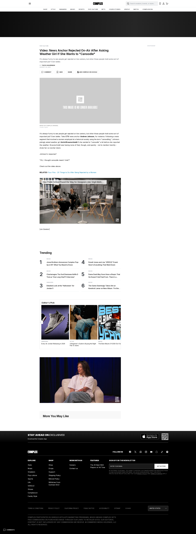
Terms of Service (156, 473)
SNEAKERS (63, 9)
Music (49, 259)
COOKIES (128, 508)
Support (52, 472)
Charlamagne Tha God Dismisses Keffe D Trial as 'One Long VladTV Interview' (62, 275)
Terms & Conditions (35, 508)
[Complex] (98, 3)
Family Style (32, 496)
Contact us (73, 468)
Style (72, 341)
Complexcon (33, 493)
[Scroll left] (41, 322)
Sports (30, 479)
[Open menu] (30, 4)
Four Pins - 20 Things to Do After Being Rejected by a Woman (72, 172)
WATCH (136, 9)
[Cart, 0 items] (167, 3)
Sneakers (50, 282)
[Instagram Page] (146, 452)
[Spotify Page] (167, 452)
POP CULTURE (93, 9)
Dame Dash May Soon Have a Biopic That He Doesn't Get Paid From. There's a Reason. (104, 275)
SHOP (45, 9)
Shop (51, 465)
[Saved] (160, 3)
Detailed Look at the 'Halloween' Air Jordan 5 (60, 287)
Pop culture (32, 475)
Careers (72, 465)
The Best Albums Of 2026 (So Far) (109, 344)
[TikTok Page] (162, 452)
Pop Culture (44, 46)
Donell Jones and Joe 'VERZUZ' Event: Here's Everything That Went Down (103, 263)
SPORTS (81, 9)
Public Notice (89, 508)
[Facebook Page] (130, 452)
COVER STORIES (114, 9)
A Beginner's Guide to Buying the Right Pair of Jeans (83, 344)
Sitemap (117, 508)
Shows (30, 489)
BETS (103, 9)
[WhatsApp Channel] (141, 452)
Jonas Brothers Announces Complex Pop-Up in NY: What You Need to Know (63, 263)
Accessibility (104, 508)
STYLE (53, 9)
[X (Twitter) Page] (135, 452)
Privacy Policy (142, 473)
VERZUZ (127, 9)
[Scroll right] (119, 322)
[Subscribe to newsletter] (161, 466)
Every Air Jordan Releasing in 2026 (53, 344)
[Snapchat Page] (157, 452)
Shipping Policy (55, 475)
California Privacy (71, 508)
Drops (51, 468)
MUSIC (72, 9)
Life (29, 482)
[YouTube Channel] (151, 452)
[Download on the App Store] (150, 437)
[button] (158, 508)
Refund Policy (54, 479)
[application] (80, 201)
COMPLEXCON (148, 9)
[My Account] (163, 3)
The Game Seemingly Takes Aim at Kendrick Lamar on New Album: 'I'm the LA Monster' (103, 287)
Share (70, 72)
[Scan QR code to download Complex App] (165, 436)
